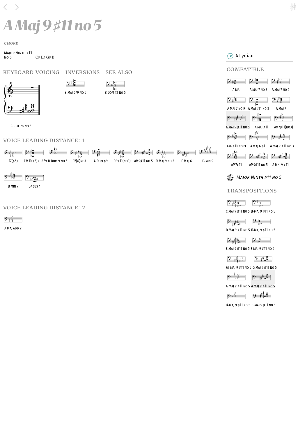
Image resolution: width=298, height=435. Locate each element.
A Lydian (244, 56)
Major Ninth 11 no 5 (258, 177)
